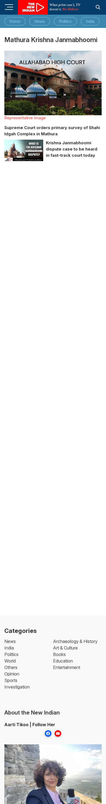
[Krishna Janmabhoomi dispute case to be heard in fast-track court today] (23, 151)
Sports (10, 680)
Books (59, 654)
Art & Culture (65, 648)
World (10, 661)
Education (63, 661)
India (90, 21)
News (40, 21)
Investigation (17, 687)
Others (10, 667)
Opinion (11, 674)
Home (15, 21)
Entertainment (66, 667)
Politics (65, 21)
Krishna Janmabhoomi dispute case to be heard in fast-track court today (71, 149)
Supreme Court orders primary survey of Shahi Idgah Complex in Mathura (52, 130)
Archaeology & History (75, 641)
